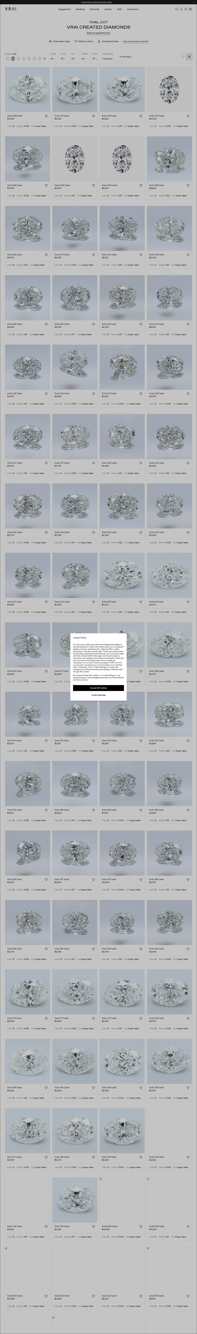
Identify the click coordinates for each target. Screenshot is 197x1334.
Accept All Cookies (98, 688)
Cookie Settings (99, 695)
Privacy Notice (118, 677)
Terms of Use (82, 679)
